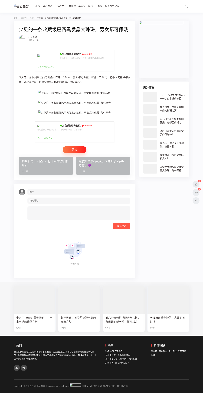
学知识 (72, 6)
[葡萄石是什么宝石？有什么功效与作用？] (46, 166)
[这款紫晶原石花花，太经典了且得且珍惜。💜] (103, 166)
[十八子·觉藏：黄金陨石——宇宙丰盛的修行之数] (164, 97)
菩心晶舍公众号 (122, 363)
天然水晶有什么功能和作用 (117, 355)
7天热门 (118, 351)
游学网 (154, 351)
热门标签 (133, 359)
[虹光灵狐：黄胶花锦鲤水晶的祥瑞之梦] (164, 109)
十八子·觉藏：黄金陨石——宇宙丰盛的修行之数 (34, 319)
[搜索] (186, 6)
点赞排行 (123, 359)
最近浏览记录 (112, 6)
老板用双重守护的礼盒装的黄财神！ (167, 319)
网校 (153, 355)
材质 (90, 6)
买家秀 (81, 6)
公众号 (98, 6)
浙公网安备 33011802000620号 (114, 386)
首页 (37, 6)
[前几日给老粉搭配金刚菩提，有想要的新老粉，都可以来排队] (164, 121)
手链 (37, 40)
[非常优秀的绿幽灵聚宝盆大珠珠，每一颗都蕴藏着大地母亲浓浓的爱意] (164, 169)
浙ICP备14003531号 (90, 386)
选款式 (60, 6)
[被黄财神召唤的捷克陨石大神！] (164, 156)
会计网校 (172, 351)
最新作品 (47, 6)
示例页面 (109, 363)
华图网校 (182, 351)
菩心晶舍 (163, 351)
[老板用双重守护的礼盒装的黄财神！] (164, 133)
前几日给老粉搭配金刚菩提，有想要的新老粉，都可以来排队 (122, 320)
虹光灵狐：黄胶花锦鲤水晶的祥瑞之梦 (78, 319)
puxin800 (32, 37)
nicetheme (64, 386)
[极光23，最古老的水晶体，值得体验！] (164, 145)
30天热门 (109, 351)
